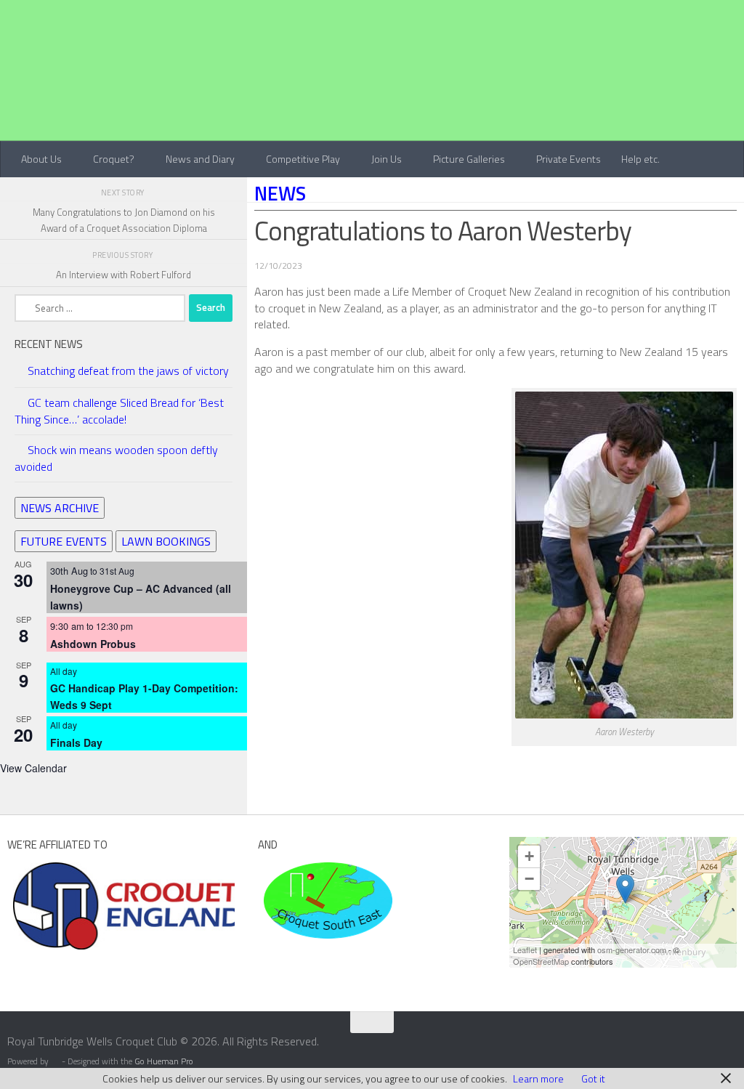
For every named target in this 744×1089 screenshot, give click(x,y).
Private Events (568, 158)
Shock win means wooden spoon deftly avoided (116, 458)
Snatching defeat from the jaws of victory (128, 370)
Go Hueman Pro (163, 1061)
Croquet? (113, 158)
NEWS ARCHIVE (59, 508)
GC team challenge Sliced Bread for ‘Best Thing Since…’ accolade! (119, 411)
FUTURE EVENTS (63, 541)
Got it (593, 1078)
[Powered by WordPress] (55, 1062)
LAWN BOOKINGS (166, 541)
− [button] (529, 879)
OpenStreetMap (541, 961)
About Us (41, 158)
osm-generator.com (631, 949)
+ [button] (529, 856)
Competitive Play (303, 158)
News (280, 193)
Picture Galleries (469, 158)
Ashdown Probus (93, 643)
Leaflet (525, 949)
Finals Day (76, 742)
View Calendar (33, 768)
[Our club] (625, 889)
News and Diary (200, 158)
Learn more (538, 1078)
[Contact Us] (726, 1050)
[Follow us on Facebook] (700, 1050)
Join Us (386, 158)
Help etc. (640, 158)
